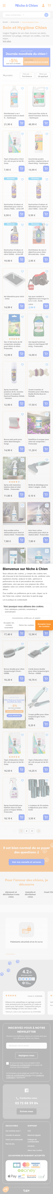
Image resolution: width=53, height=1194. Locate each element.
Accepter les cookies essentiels (9, 625)
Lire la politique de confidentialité (15, 600)
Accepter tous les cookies (44, 625)
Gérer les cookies (26, 625)
